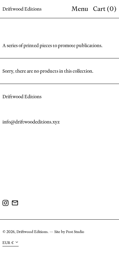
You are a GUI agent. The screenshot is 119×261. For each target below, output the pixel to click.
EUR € (8, 242)
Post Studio (75, 231)
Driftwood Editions (21, 9)
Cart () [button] (105, 9)
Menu (79, 9)
